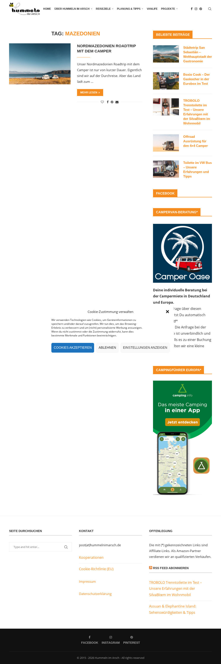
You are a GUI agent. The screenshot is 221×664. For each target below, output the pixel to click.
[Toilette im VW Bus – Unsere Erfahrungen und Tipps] (166, 169)
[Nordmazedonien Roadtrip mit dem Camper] (40, 63)
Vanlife (152, 8)
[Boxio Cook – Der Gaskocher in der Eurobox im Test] (166, 80)
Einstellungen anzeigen (145, 347)
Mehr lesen (88, 92)
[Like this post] (102, 102)
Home (47, 8)
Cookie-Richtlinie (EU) (96, 569)
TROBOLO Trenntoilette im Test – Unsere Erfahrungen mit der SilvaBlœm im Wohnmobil (196, 112)
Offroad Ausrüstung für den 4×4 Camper (195, 141)
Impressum (87, 581)
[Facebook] (192, 8)
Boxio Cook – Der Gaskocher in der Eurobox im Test (196, 79)
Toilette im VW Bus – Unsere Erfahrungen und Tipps (197, 169)
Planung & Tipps (128, 8)
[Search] (210, 8)
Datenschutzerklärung (95, 594)
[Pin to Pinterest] (112, 102)
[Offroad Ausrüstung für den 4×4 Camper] (166, 143)
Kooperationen (91, 557)
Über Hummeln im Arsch (72, 8)
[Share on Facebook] (108, 102)
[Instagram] (196, 8)
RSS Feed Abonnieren (171, 568)
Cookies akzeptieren (73, 347)
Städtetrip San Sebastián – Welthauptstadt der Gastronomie (197, 54)
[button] (167, 311)
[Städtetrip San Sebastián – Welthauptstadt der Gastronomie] (166, 54)
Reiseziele (103, 8)
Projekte (168, 8)
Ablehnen (107, 347)
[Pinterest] (200, 8)
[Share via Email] (116, 102)
